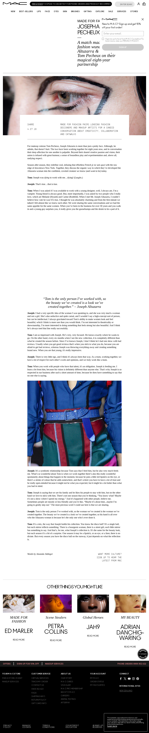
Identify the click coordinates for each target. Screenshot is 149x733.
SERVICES (121, 11)
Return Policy (38, 700)
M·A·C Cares (67, 682)
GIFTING (88, 11)
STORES (134, 11)
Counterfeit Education (72, 726)
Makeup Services (10, 682)
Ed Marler (19, 631)
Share (30, 124)
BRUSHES (75, 11)
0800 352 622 (37, 689)
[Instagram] (133, 678)
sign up (123, 47)
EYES (56, 11)
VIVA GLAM (66, 685)
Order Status (97, 682)
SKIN (65, 11)
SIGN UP (101, 557)
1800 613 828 (33, 4)
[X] (125, 678)
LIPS (39, 11)
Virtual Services (40, 678)
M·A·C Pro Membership (72, 689)
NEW (13, 11)
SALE (110, 11)
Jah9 (93, 627)
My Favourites (97, 685)
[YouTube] (129, 678)
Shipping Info (38, 696)
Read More (19, 640)
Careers (65, 696)
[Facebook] (120, 678)
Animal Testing (68, 699)
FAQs (34, 693)
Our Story (66, 678)
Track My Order (39, 682)
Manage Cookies (26, 726)
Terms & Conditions (48, 726)
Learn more (112, 726)
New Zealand (125, 691)
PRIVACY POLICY (131, 41)
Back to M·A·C (68, 692)
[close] (143, 18)
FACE (47, 11)
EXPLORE (100, 11)
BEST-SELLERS (26, 11)
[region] (126, 722)
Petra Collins (56, 629)
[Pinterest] (137, 678)
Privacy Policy (7, 726)
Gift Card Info (39, 703)
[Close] (140, 721)
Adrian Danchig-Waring (130, 633)
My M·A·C (94, 678)
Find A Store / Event (12, 678)
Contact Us (37, 685)
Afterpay (65, 703)
